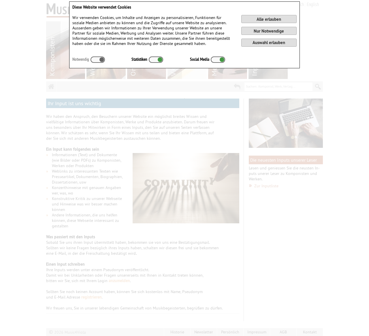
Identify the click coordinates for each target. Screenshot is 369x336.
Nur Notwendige (269, 31)
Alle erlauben (269, 19)
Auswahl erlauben (269, 42)
